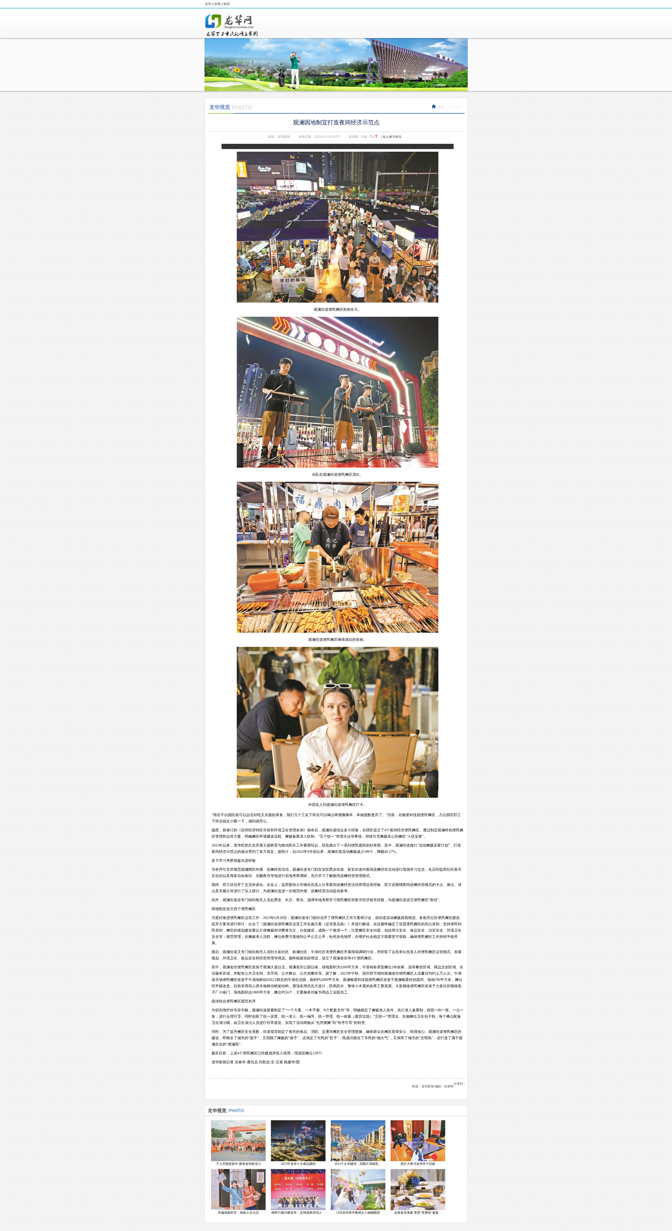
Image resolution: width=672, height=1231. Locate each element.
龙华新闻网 (232, 25)
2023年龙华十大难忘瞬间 (298, 1164)
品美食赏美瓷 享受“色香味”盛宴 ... (418, 1212)
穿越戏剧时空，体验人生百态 (238, 1212)
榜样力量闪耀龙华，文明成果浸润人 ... (298, 1212)
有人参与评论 (392, 137)
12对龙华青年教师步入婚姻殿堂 (358, 1212)
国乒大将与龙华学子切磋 (418, 1164)
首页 (441, 107)
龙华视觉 (456, 107)
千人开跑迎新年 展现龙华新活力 (238, 1164)
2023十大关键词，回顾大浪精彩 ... (358, 1164)
